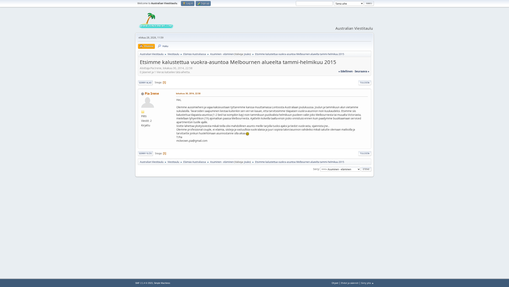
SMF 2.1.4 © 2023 (144, 283)
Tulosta (364, 82)
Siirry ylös (145, 153)
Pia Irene (152, 93)
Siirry (316, 169)
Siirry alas (145, 82)
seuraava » (362, 71)
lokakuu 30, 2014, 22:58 (188, 93)
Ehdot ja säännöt (349, 282)
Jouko (247, 54)
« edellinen (345, 71)
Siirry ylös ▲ (367, 282)
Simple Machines (162, 283)
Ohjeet (335, 282)
